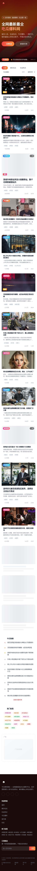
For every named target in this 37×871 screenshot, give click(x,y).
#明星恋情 (8, 713)
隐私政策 (16, 863)
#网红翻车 (17, 717)
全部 (4, 68)
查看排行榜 (23, 44)
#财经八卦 (26, 717)
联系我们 (33, 863)
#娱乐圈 (16, 713)
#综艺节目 (8, 720)
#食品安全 (8, 724)
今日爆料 (6, 72)
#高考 (15, 724)
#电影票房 (17, 720)
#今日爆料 (8, 717)
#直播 (6, 728)
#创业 (22, 724)
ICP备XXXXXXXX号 (6, 863)
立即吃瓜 (9, 44)
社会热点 (23, 68)
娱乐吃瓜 (13, 68)
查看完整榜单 (17, 700)
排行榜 (4, 819)
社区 (3, 823)
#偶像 (28, 724)
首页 (3, 805)
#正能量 (25, 720)
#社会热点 (25, 713)
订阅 (32, 848)
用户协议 (24, 863)
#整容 (13, 728)
